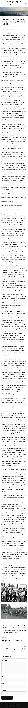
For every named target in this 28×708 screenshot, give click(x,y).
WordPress (17, 705)
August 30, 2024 (16, 29)
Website (3, 690)
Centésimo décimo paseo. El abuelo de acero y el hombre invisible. (13, 21)
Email (3, 683)
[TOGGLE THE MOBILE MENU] (2, 3)
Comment (4, 660)
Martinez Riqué (5, 29)
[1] (23, 246)
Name (3, 676)
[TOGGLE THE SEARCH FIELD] (26, 3)
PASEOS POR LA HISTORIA (14, 3)
